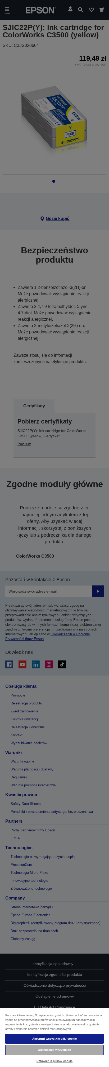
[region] (54, 1037)
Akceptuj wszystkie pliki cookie (54, 1038)
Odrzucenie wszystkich (54, 1049)
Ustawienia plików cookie (55, 1060)
